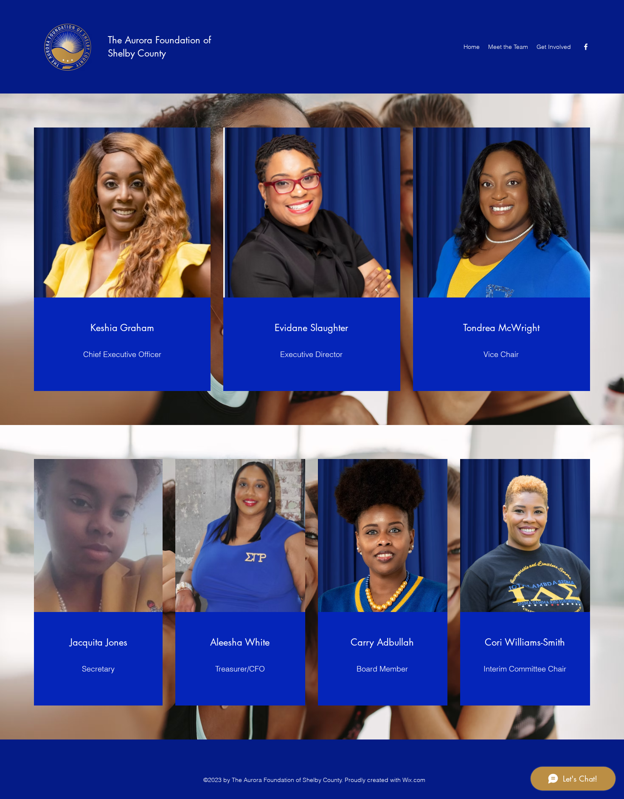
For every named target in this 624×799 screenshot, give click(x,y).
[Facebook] (586, 46)
